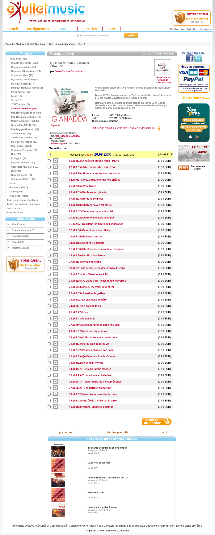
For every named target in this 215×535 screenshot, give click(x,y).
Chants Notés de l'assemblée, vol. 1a (108, 477)
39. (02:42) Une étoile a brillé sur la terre (93, 400)
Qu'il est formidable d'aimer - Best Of (67, 44)
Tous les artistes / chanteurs (22, 200)
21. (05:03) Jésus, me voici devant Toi (91, 287)
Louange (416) (19, 58)
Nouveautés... (14, 208)
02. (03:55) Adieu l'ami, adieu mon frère (92, 167)
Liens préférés (193, 525)
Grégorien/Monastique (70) (26, 71)
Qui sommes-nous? (23, 230)
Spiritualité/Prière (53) (23, 179)
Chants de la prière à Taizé (102, 507)
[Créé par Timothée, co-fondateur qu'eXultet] (194, 141)
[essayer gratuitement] (191, 25)
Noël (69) (16, 154)
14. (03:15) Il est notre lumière (87, 242)
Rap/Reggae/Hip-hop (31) (25, 129)
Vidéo (13, 183)
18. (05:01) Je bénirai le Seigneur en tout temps (97, 268)
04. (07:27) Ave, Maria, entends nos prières (94, 179)
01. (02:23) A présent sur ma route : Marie (94, 160)
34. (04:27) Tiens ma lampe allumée (90, 369)
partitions (90, 28)
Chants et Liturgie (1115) (24, 63)
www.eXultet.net (120, 530)
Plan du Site (124, 525)
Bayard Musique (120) (23, 162)
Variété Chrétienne (36, 44)
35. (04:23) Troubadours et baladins (90, 375)
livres (112, 28)
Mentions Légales (23, 525)
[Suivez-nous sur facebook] (190, 61)
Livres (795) (16, 191)
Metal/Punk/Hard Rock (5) (25, 121)
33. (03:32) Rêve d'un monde (86, 362)
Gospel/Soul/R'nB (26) (23, 125)
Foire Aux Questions (145, 525)
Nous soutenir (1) (19, 196)
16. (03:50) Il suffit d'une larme (87, 255)
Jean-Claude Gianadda (160, 53)
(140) (24, 108)
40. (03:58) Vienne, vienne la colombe (91, 406)
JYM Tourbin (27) (20, 104)
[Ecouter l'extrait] (194, 99)
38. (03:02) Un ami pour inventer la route (93, 394)
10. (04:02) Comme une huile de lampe (92, 217)
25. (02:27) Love (78, 312)
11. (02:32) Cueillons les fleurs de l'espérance (96, 223)
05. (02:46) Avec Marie (82, 186)
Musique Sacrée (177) (23, 83)
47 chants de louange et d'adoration (107, 447)
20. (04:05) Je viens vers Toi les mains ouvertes (97, 280)
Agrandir (55, 125)
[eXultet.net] (44, 22)
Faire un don (167, 525)
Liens (179, 525)
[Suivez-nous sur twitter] (198, 61)
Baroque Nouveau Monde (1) (27, 87)
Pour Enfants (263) (21, 146)
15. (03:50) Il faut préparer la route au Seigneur (97, 249)
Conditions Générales (82, 525)
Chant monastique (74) (24, 67)
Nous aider (18, 242)
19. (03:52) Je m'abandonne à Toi (88, 274)
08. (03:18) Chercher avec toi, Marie (90, 205)
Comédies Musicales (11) (24, 167)
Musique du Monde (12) (24, 141)
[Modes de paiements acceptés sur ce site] (194, 91)
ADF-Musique (57, 143)
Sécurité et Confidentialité (51, 525)
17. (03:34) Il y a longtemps (85, 261)
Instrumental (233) (21, 92)
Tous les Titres (15, 212)
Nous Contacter (20, 236)
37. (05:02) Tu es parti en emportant (90, 388)
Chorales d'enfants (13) (24, 150)
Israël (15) (16, 96)
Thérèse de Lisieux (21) (24, 137)
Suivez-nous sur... (194, 52)
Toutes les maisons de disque (23, 204)
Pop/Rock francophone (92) (26, 112)
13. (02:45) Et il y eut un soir (85, 236)
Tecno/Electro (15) (21, 133)
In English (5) (18, 158)
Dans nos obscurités (99, 462)
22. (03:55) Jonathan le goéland (87, 293)
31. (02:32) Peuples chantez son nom (91, 350)
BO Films (16, 171)
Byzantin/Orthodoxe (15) (24, 79)
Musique (20, 44)
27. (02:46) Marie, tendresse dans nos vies (94, 324)
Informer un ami (20, 247)
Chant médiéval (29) (22, 75)
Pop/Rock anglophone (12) (26, 117)
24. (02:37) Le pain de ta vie (85, 306)
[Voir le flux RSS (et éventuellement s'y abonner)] (194, 169)
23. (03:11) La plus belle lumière (88, 299)
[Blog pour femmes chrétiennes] (194, 160)
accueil (12, 28)
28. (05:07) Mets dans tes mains (88, 331)
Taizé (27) (16, 100)
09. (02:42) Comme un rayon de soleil (91, 211)
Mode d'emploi (180, 29)
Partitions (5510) (19, 187)
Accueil (9, 44)
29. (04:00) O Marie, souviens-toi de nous (93, 337)
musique (66, 28)
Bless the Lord (96, 492)
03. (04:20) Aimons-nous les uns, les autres (95, 173)
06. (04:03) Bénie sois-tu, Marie (87, 192)
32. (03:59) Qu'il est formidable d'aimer (92, 356)
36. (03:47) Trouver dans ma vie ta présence (95, 381)
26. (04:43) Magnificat (82, 318)
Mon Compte (202, 29)
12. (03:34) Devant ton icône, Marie (89, 230)
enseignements (38, 28)
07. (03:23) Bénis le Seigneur (86, 198)
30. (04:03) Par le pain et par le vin (89, 343)
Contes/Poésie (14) (21, 175)
